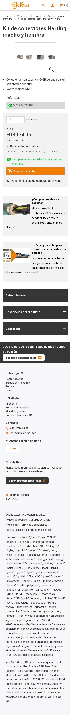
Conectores (23, 16)
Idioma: (19, 494)
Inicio (8, 16)
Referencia (13, 97)
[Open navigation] (5, 5)
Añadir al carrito (21, 171)
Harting (38, 16)
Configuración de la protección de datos (28, 529)
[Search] (44, 5)
